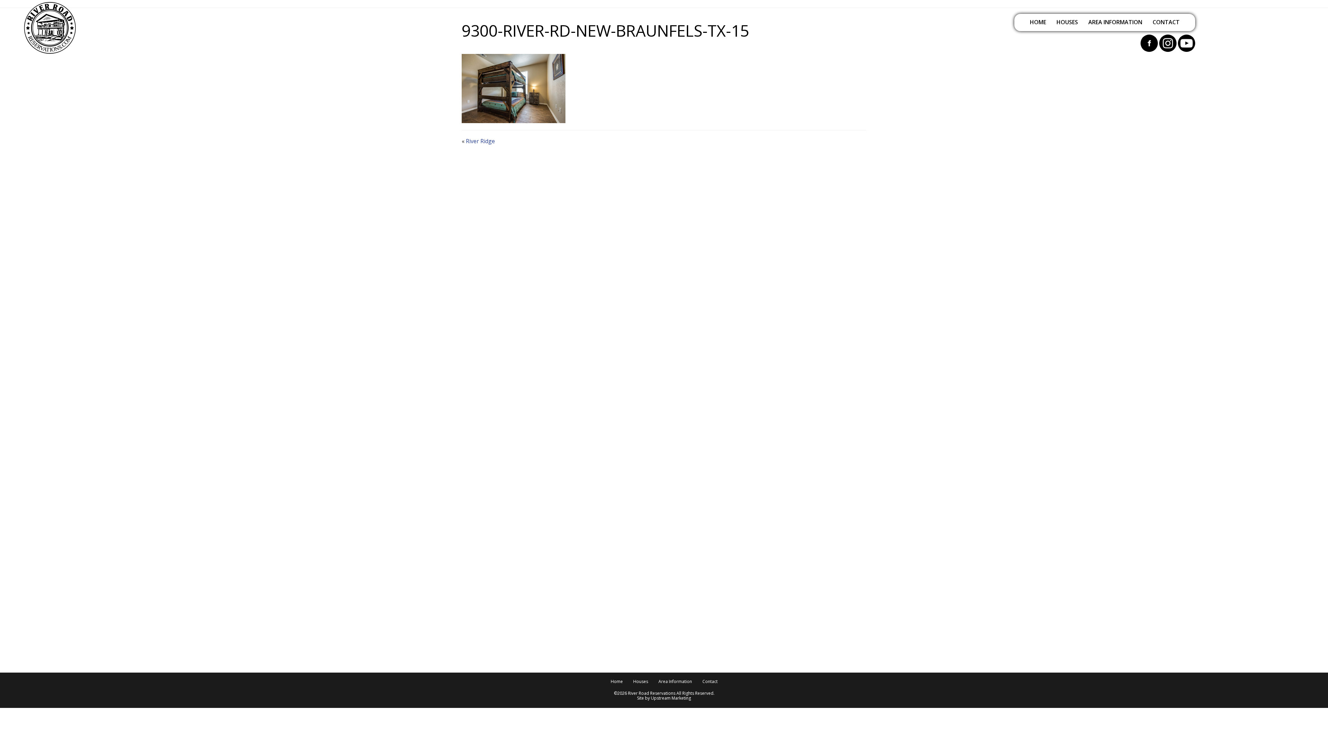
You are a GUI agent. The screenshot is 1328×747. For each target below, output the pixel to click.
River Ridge (480, 141)
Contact (1166, 22)
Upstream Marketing (671, 698)
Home (1038, 22)
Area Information (1115, 22)
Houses (1067, 22)
